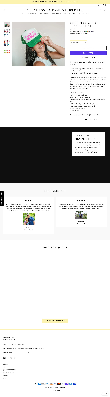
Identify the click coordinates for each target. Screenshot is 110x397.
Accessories (56, 14)
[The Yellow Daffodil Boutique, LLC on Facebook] (8, 358)
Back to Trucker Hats (56, 320)
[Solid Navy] (26, 300)
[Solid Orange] (17, 300)
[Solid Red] (10, 300)
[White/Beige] (10, 296)
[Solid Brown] (26, 298)
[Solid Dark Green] (21, 300)
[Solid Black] (14, 302)
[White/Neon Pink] (24, 302)
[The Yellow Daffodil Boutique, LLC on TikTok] (14, 358)
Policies (86, 14)
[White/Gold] (26, 296)
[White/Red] (17, 296)
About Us (5, 364)
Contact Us (6, 367)
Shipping (72, 33)
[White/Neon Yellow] (12, 304)
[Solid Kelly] (24, 300)
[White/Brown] (12, 296)
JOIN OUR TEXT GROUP (9, 370)
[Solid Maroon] (7, 300)
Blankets (67, 14)
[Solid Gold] (19, 300)
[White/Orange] (24, 296)
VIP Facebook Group (8, 373)
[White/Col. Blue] (14, 298)
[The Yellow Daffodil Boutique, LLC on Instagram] (4, 358)
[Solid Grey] (17, 302)
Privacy (5, 378)
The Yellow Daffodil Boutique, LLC (55, 10)
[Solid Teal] (10, 302)
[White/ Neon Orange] (17, 304)
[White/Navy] (17, 298)
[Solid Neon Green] (21, 302)
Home (23, 14)
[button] (88, 31)
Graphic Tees (45, 14)
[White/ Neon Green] (19, 302)
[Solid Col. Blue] (7, 302)
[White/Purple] (19, 298)
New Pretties (32, 14)
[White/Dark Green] (7, 298)
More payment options (88, 57)
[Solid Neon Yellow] (14, 304)
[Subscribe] (28, 352)
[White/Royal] (12, 298)
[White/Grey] (7, 296)
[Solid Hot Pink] (12, 300)
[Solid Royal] (5, 302)
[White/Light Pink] (21, 296)
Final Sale (76, 14)
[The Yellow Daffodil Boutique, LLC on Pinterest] (11, 358)
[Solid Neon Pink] (26, 302)
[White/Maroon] (14, 296)
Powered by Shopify (55, 390)
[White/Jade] (10, 298)
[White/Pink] (19, 296)
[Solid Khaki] (24, 298)
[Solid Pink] (14, 300)
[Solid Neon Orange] (19, 304)
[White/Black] (5, 296)
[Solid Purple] (12, 302)
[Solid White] (5, 300)
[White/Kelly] (5, 298)
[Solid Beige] (21, 298)
